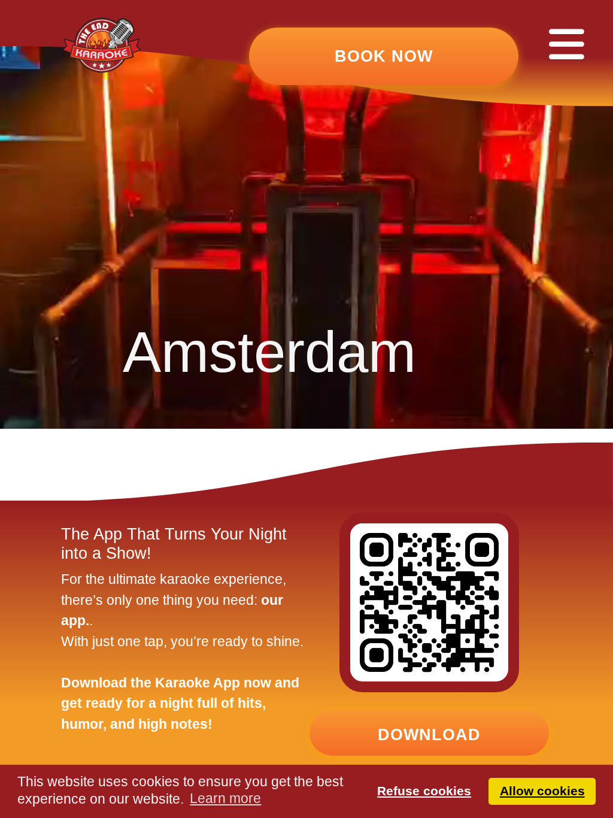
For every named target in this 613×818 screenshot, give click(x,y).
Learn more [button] (225, 798)
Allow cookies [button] (542, 791)
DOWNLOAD (429, 735)
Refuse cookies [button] (424, 791)
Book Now (384, 56)
